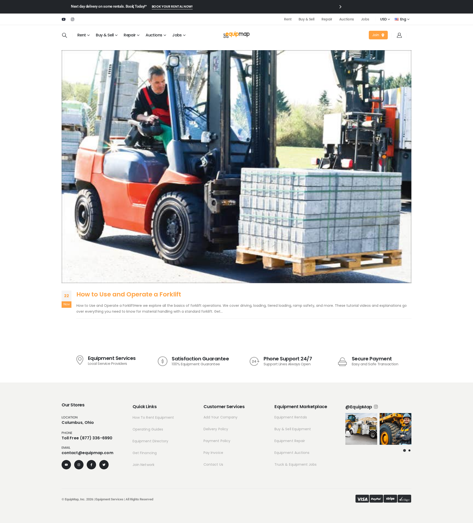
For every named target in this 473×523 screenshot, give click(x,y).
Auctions (346, 19)
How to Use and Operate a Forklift (128, 294)
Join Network (143, 464)
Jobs (365, 19)
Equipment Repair (289, 440)
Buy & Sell (307, 19)
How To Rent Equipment (153, 417)
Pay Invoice (213, 452)
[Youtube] (64, 19)
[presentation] (132, 6)
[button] (404, 450)
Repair (326, 19)
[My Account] (399, 35)
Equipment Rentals (290, 417)
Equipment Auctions (291, 452)
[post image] (236, 166)
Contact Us (213, 464)
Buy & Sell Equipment (292, 429)
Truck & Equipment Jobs (295, 464)
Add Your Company (220, 417)
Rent (288, 19)
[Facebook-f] (91, 464)
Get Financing (145, 452)
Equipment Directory (150, 441)
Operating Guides (148, 429)
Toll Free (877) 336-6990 (87, 438)
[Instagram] (72, 19)
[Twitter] (104, 464)
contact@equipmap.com (87, 453)
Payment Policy (216, 440)
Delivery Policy (215, 429)
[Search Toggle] (65, 35)
